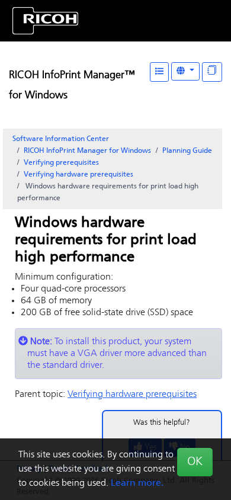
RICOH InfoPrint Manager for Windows (87, 151)
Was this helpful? (161, 423)
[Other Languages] (185, 71)
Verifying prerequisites (61, 162)
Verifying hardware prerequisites (78, 174)
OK (195, 462)
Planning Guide (187, 151)
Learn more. (137, 483)
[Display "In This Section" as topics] (212, 72)
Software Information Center (60, 139)
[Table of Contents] (159, 72)
